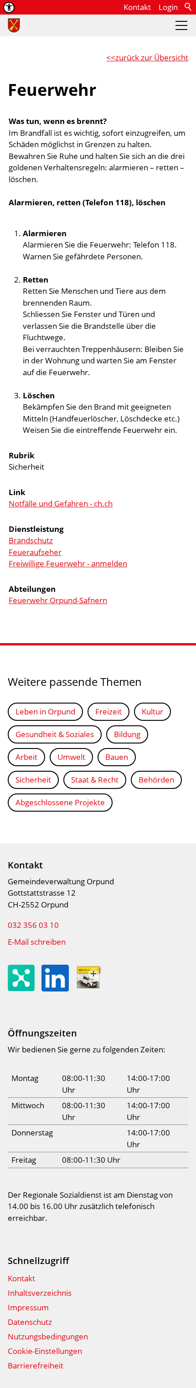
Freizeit (108, 711)
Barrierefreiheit (35, 1365)
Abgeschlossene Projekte (60, 802)
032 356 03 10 (33, 925)
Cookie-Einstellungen (45, 1351)
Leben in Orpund (45, 711)
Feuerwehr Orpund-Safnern (58, 600)
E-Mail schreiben (37, 942)
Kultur (152, 711)
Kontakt (137, 7)
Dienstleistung (36, 529)
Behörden (156, 779)
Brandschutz (31, 540)
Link (17, 492)
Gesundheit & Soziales (54, 734)
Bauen (116, 757)
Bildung (127, 734)
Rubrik (22, 455)
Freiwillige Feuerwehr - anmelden (68, 563)
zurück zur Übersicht (151, 57)
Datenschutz (30, 1322)
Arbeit (26, 757)
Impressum (28, 1307)
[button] (181, 25)
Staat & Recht (95, 779)
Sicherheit (33, 779)
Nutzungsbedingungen (48, 1336)
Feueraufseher (35, 552)
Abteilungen (32, 589)
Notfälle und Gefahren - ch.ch (61, 503)
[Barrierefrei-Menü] (9, 7)
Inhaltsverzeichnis (40, 1293)
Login (168, 7)
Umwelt (71, 757)
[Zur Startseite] (14, 25)
